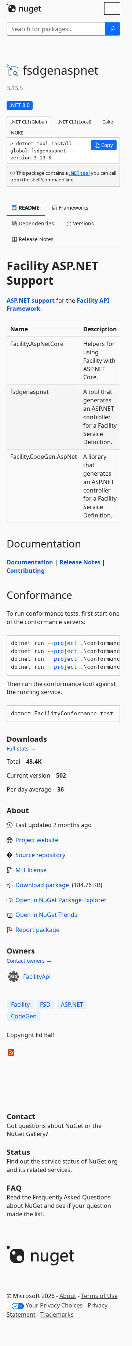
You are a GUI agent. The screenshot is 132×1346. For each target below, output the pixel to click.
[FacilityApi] (13, 976)
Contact (21, 1116)
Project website (36, 840)
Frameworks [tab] (72, 207)
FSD (45, 1004)
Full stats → (21, 748)
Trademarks (57, 1314)
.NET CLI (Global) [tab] (29, 121)
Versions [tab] (83, 223)
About (67, 1296)
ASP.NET (72, 1004)
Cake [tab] (107, 121)
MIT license (31, 870)
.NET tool (79, 173)
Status (18, 1152)
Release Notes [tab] (35, 239)
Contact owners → (29, 960)
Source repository (40, 855)
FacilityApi (37, 977)
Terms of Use (99, 1296)
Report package (37, 930)
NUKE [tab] (17, 132)
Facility (20, 1004)
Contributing (26, 571)
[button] (104, 145)
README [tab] (28, 207)
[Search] (112, 29)
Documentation (30, 562)
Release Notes (79, 562)
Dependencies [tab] (35, 223)
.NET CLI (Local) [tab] (74, 121)
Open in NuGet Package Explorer (61, 900)
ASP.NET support (31, 300)
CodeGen (24, 1016)
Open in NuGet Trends (46, 915)
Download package (42, 885)
